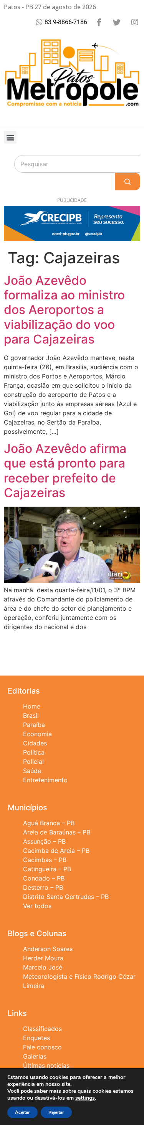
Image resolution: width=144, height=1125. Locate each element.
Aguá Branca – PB (48, 823)
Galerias (34, 1056)
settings (85, 1098)
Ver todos (37, 906)
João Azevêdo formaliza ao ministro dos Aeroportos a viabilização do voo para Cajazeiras (64, 310)
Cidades (35, 743)
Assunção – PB (44, 841)
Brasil (31, 715)
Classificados (42, 1028)
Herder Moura (43, 958)
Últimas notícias (46, 1065)
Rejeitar (56, 1112)
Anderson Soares (48, 949)
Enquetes (36, 1038)
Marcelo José (42, 967)
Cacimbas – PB (44, 860)
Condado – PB (44, 878)
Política (34, 752)
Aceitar (22, 1112)
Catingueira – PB (47, 869)
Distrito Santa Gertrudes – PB (66, 896)
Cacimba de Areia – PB (56, 850)
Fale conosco (42, 1047)
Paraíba (34, 725)
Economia (37, 734)
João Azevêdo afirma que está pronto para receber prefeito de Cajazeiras (65, 470)
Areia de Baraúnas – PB (56, 832)
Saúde (32, 771)
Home (31, 706)
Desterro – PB (43, 887)
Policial (33, 761)
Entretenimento (45, 780)
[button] (10, 137)
